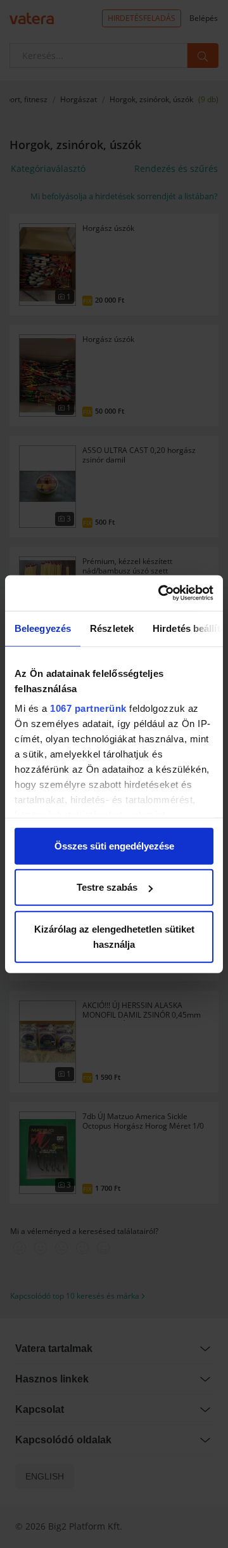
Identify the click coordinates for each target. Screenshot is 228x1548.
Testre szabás (107, 887)
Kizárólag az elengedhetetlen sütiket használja (114, 936)
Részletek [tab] (112, 627)
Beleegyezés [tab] (43, 627)
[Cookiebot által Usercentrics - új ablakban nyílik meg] (160, 593)
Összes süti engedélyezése (114, 845)
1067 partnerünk (88, 708)
